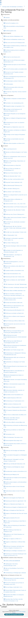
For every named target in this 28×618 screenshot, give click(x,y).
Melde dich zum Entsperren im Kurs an (14, 614)
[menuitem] (1, 3)
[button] (1, 1)
